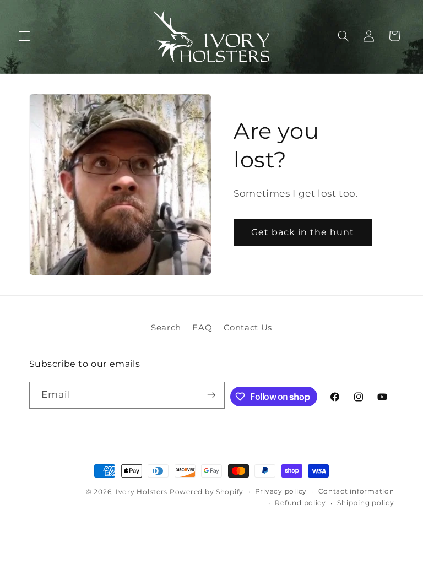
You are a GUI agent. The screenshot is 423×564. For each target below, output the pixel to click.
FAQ (202, 328)
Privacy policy (281, 491)
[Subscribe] (211, 395)
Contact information (356, 491)
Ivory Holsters (141, 492)
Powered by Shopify (206, 492)
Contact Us (248, 328)
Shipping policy (365, 503)
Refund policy (300, 503)
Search (166, 328)
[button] (24, 35)
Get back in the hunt (303, 232)
